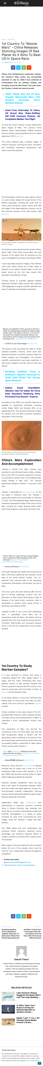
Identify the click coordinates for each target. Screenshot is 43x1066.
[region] (21, 23)
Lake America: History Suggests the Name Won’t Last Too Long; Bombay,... (29, 995)
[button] (5, 3)
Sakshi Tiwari (8, 62)
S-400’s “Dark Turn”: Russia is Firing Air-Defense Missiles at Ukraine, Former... (26, 1008)
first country (27, 766)
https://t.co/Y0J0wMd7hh (19, 560)
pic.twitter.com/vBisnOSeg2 (12, 562)
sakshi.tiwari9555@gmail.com (18, 862)
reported (19, 136)
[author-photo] (21, 956)
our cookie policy (33, 1060)
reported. (5, 214)
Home (3, 39)
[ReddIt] (29, 67)
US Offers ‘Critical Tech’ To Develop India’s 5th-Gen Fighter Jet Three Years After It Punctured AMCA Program (32, 934)
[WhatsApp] (23, 67)
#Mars (5, 751)
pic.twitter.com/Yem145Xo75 (13, 755)
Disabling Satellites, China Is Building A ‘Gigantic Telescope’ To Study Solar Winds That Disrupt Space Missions (11, 934)
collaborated (31, 803)
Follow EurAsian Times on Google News (19, 865)
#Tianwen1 (16, 751)
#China (24, 753)
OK (39, 1063)
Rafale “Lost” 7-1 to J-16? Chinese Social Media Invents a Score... (28, 1020)
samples (38, 703)
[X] (18, 67)
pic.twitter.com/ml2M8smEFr (27, 339)
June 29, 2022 (32, 343)
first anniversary (28, 492)
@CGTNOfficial (34, 753)
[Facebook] (13, 67)
